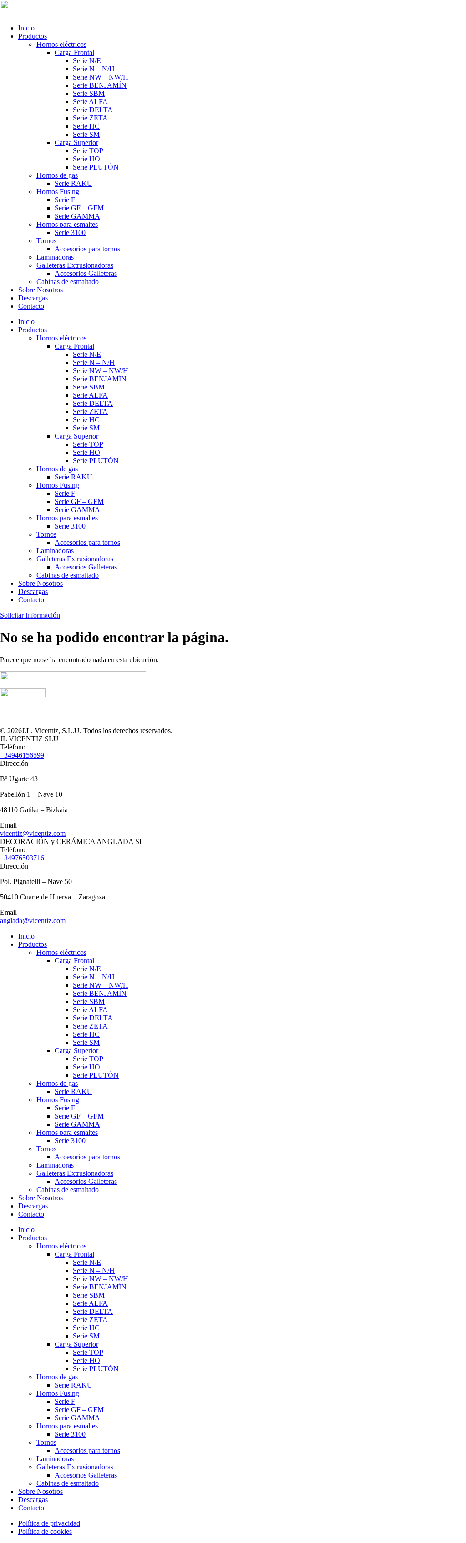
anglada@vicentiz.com (33, 920)
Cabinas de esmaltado (67, 281)
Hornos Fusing (57, 191)
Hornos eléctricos (61, 44)
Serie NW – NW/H (100, 77)
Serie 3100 (70, 232)
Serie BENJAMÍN (100, 85)
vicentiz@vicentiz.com (33, 833)
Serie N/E (87, 61)
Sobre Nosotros (40, 290)
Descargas (33, 298)
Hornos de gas (57, 175)
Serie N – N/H (94, 69)
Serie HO (86, 159)
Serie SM (86, 134)
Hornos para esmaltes (67, 224)
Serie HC (86, 126)
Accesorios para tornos (87, 249)
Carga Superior (76, 142)
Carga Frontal (74, 52)
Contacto (31, 306)
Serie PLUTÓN (96, 167)
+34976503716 (22, 858)
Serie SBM (89, 93)
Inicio (26, 28)
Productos (32, 36)
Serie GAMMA (77, 216)
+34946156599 (22, 755)
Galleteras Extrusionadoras (74, 265)
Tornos (46, 241)
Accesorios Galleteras (86, 273)
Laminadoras (55, 257)
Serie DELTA (93, 110)
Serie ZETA (90, 118)
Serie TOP (88, 151)
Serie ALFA (90, 101)
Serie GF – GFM (79, 208)
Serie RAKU (73, 183)
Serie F (65, 200)
